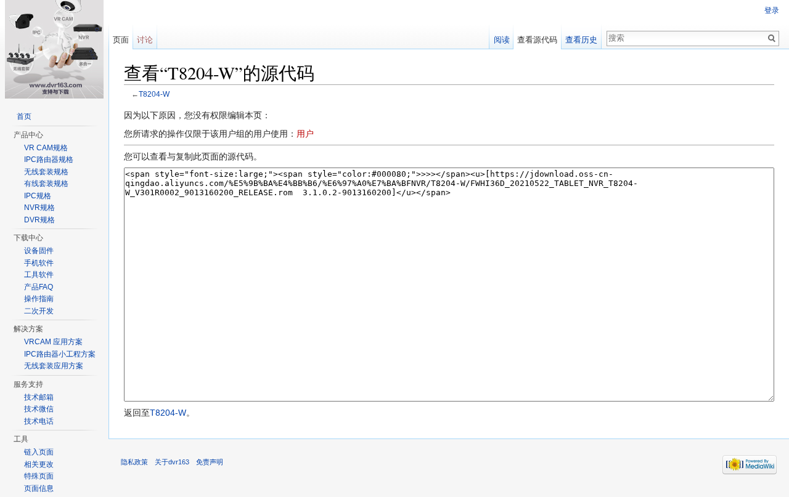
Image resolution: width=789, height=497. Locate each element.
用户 (305, 134)
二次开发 (39, 311)
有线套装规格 (46, 183)
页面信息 (39, 488)
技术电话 (39, 421)
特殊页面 (39, 476)
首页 (24, 116)
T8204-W (154, 94)
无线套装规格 (46, 172)
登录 (771, 10)
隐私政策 (134, 462)
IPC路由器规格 (48, 159)
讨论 (145, 39)
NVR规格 (39, 207)
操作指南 (39, 298)
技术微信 (39, 409)
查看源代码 (537, 39)
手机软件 (39, 263)
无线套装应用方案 (53, 366)
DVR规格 (39, 220)
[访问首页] (54, 49)
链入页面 (39, 452)
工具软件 (39, 274)
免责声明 (209, 462)
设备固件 (39, 250)
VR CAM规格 (46, 147)
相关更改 (39, 464)
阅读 (502, 39)
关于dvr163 (172, 462)
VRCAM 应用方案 (53, 341)
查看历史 (581, 39)
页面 (121, 39)
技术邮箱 (39, 397)
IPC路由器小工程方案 (60, 354)
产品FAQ (38, 287)
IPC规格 (37, 196)
